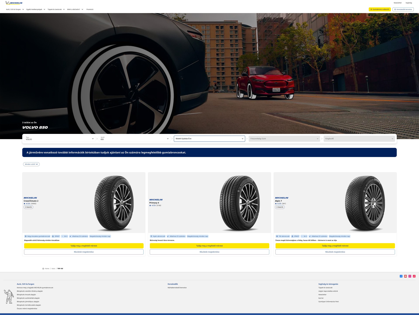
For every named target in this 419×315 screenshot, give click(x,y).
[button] (93, 138)
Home (47, 268)
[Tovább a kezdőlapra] (14, 3)
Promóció (90, 9)
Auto (53, 268)
